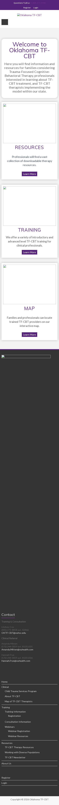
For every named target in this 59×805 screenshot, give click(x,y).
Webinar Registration (19, 731)
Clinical (5, 687)
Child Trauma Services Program (21, 691)
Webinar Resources (18, 736)
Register (27, 7)
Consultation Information (18, 721)
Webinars (10, 726)
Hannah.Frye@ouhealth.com (15, 660)
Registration (14, 715)
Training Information (15, 711)
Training (5, 707)
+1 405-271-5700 (38, 3)
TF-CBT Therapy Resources (19, 747)
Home (4, 681)
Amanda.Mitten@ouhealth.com (17, 649)
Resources (6, 743)
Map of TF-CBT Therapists (18, 701)
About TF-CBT (12, 696)
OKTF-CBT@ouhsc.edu (13, 632)
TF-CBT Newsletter (15, 757)
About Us (6, 763)
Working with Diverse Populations (22, 752)
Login (35, 7)
